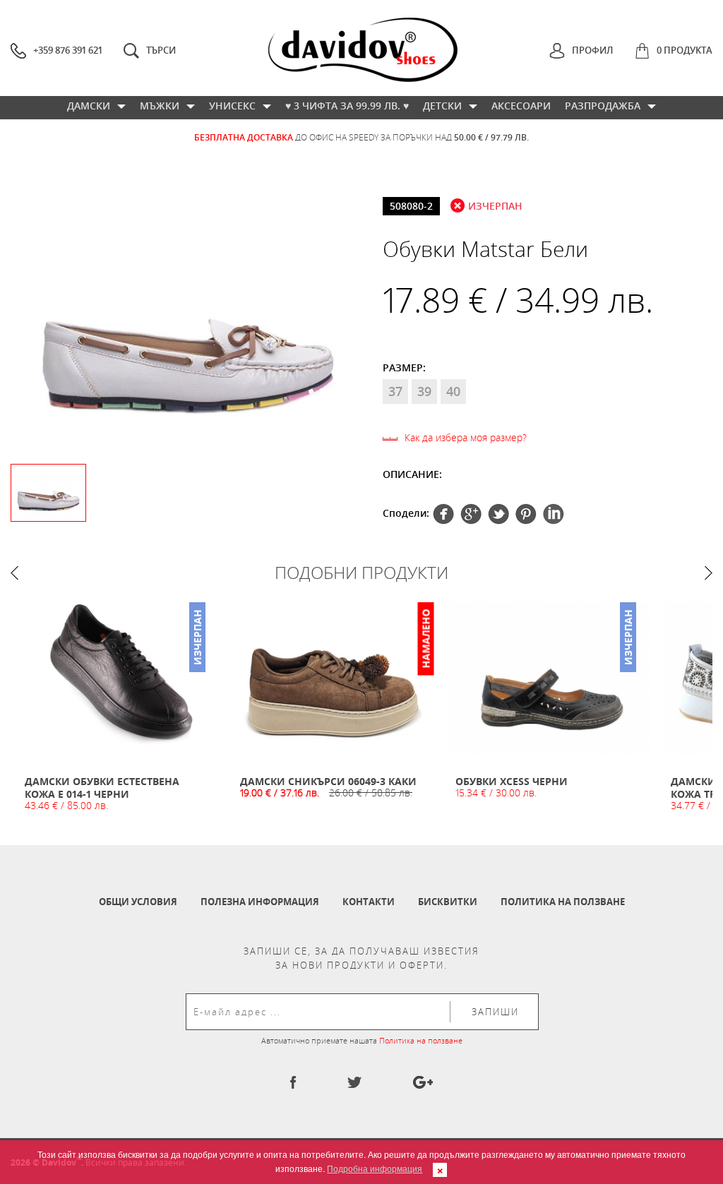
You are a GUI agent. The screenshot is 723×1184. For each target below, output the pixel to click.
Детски (442, 105)
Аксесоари (521, 105)
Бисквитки (447, 901)
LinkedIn (553, 514)
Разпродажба (602, 105)
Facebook (443, 514)
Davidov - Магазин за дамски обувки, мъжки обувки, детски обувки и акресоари (363, 50)
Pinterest (498, 514)
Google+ (526, 514)
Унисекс (232, 105)
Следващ (708, 573)
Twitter (471, 514)
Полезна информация (260, 901)
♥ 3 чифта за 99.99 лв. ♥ (347, 105)
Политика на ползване (563, 901)
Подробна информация (374, 1168)
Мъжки (159, 105)
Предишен (14, 573)
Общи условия (138, 901)
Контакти (368, 901)
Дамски (88, 105)
